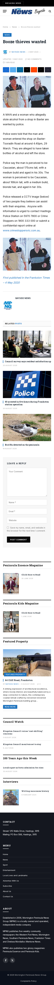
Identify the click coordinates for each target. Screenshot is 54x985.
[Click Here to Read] (11, 583)
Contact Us (8, 896)
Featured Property (15, 674)
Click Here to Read (30, 574)
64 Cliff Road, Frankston (19, 680)
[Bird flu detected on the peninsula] (27, 427)
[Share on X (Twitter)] (13, 69)
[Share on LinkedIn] (20, 69)
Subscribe (7, 886)
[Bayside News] (28, 11)
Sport (5, 865)
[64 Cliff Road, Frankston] (27, 662)
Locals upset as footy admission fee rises (23, 767)
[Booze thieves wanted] (27, 92)
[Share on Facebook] (6, 69)
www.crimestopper (14, 230)
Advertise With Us (11, 881)
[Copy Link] (48, 69)
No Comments (34, 59)
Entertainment (9, 870)
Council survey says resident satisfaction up (28, 361)
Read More (10, 707)
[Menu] (5, 11)
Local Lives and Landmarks (15, 875)
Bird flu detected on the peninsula (22, 444)
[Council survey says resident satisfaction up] (27, 344)
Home (5, 854)
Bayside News (18, 52)
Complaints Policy (28, 981)
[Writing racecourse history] (11, 797)
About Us (7, 891)
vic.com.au (33, 230)
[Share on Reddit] (34, 69)
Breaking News (13, 3)
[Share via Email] (27, 69)
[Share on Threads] (41, 69)
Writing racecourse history (35, 791)
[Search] (49, 11)
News (7, 35)
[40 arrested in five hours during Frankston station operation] (27, 384)
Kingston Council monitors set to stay (22, 744)
